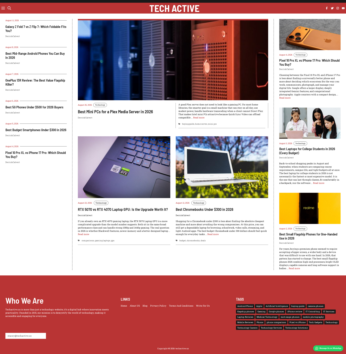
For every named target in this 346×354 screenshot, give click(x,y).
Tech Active (174, 8)
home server (201, 124)
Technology (100, 105)
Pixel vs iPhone (298, 322)
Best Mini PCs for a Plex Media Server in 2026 (115, 111)
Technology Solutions (296, 327)
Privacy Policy (158, 305)
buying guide (188, 124)
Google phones (276, 311)
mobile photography (313, 317)
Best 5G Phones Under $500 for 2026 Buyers (34, 107)
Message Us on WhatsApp (330, 348)
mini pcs (212, 124)
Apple (259, 306)
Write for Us (203, 305)
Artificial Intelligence (277, 306)
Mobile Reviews (245, 322)
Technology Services (271, 327)
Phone (260, 322)
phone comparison (276, 322)
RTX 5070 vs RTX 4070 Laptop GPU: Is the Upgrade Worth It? (123, 209)
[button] (9, 8)
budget (182, 240)
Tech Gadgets (315, 322)
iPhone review (294, 311)
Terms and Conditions (181, 305)
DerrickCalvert (12, 36)
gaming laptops (102, 240)
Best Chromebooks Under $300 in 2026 (204, 209)
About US (135, 305)
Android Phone (245, 306)
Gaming (261, 311)
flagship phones (245, 311)
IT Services (328, 311)
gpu (112, 240)
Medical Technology (267, 317)
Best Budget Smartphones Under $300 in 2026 (35, 130)
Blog (145, 305)
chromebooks (193, 240)
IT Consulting (313, 311)
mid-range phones (290, 317)
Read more (198, 117)
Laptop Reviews (245, 317)
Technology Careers (247, 327)
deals (203, 240)
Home (124, 305)
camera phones (315, 306)
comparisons (88, 240)
